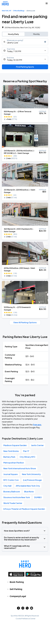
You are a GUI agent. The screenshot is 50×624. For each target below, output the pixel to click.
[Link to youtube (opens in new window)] (31, 608)
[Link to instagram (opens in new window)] (22, 608)
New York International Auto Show (19, 468)
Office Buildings (19, 11)
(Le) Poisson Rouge (32, 480)
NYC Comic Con (11, 480)
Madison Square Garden (15, 445)
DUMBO (38, 497)
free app (37, 424)
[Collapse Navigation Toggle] (46, 3)
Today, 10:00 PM (14, 60)
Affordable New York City (28, 486)
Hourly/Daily (13, 34)
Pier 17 (26, 451)
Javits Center (37, 445)
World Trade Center (12, 503)
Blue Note (29, 491)
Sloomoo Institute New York (16, 497)
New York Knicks (11, 451)
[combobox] (25, 41)
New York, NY (6, 11)
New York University (31, 474)
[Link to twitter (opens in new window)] (27, 608)
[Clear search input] (45, 42)
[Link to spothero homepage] (25, 564)
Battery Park (9, 457)
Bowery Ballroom (11, 491)
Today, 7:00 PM (14, 51)
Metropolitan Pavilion (13, 462)
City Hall (7, 486)
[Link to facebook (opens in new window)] (18, 608)
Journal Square (10, 474)
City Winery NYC (27, 457)
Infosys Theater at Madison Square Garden (24, 509)
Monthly (36, 34)
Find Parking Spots (25, 67)
